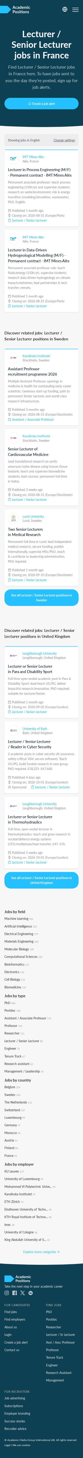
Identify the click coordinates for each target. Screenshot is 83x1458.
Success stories (14, 1421)
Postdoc (12, 1010)
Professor (13, 1025)
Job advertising (14, 1398)
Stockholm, (31, 360)
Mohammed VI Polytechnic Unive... (29, 1186)
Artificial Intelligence (20, 926)
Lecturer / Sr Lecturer (60, 1334)
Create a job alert (43, 103)
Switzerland (14, 1110)
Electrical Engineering (21, 934)
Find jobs (10, 1312)
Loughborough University (40, 653)
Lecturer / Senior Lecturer (29, 220)
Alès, (26, 161)
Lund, (27, 520)
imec (9, 1224)
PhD (9, 1003)
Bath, (27, 733)
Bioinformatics (16, 964)
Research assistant (18, 1063)
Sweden (44, 360)
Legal (7, 1445)
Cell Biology (14, 979)
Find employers (14, 1319)
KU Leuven (14, 1171)
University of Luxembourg (23, 1178)
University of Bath (35, 728)
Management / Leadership (23, 1071)
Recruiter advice (15, 1428)
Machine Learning (18, 918)
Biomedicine (15, 987)
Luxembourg (14, 1117)
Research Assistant (58, 1372)
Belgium (12, 1087)
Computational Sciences (23, 956)
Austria (10, 1140)
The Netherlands (18, 1102)
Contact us (11, 1350)
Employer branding (17, 1413)
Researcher (14, 1033)
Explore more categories (40, 1252)
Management (55, 1380)
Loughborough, (33, 657)
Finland (11, 1148)
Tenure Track (14, 1056)
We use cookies (21, 1445)
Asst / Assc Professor (60, 1342)
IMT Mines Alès (33, 156)
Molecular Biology (19, 949)
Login (8, 1334)
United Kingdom (55, 657)
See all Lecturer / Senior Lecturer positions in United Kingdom (41, 880)
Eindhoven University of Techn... (27, 1209)
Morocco (12, 1132)
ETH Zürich (13, 1201)
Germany (12, 1125)
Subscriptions (13, 1406)
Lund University (33, 516)
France (34, 161)
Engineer (12, 1048)
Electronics (14, 972)
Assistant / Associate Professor (32, 419)
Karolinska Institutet (36, 356)
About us (10, 1327)
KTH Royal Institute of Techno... (27, 1217)
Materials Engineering (21, 941)
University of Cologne (20, 1232)
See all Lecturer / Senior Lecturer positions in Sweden (41, 597)
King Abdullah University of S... (27, 1239)
